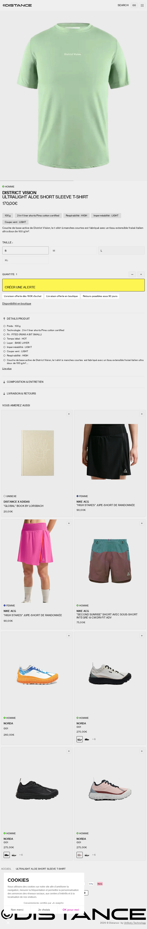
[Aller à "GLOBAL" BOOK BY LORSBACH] (37, 451)
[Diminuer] (132, 274)
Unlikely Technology (135, 922)
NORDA (8, 723)
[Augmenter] (141, 274)
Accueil (6, 868)
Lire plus (6, 368)
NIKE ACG (83, 501)
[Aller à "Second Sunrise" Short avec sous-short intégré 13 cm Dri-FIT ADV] (110, 561)
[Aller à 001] (37, 673)
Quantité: (9, 274)
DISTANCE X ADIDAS (17, 501)
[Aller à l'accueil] (17, 5)
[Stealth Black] (87, 739)
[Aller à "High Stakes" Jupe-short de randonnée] (110, 451)
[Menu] (142, 5)
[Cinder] (14, 855)
